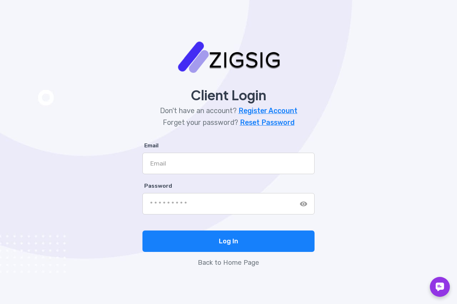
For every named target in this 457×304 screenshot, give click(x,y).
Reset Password (267, 122)
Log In (228, 241)
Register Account (267, 111)
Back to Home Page (228, 263)
